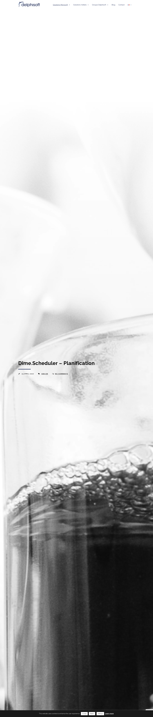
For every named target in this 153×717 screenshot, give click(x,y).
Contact (121, 5)
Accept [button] (84, 713)
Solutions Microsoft (60, 5)
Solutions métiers (80, 5)
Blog (113, 5)
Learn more (109, 714)
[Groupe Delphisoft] (29, 6)
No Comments (61, 374)
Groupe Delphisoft (99, 5)
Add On (44, 374)
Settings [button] (100, 713)
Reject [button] (92, 713)
